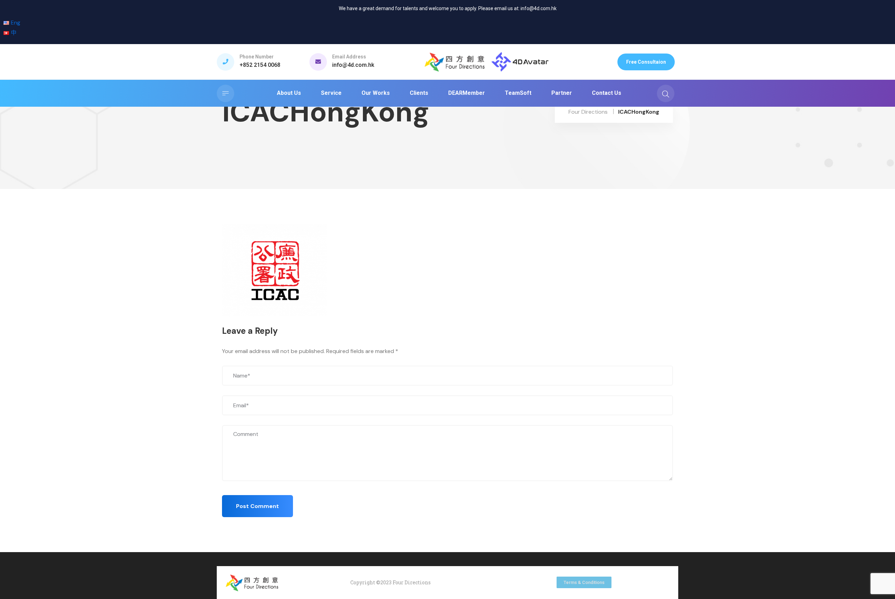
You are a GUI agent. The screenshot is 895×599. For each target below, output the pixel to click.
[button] (646, 62)
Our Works (375, 93)
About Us (289, 93)
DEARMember (466, 93)
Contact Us (606, 93)
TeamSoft (518, 93)
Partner (561, 93)
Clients (419, 93)
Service (331, 93)
